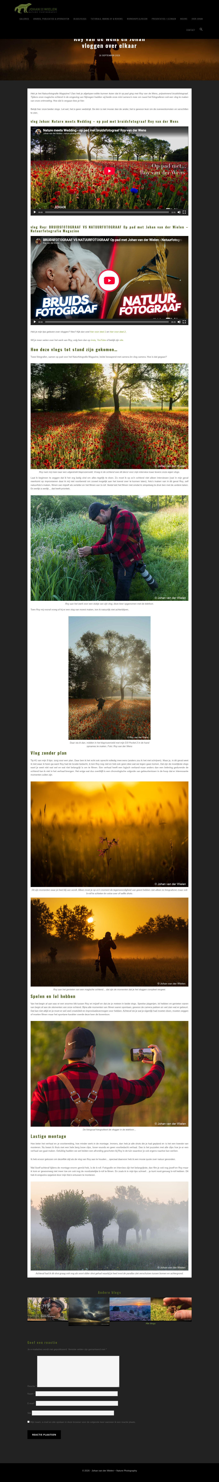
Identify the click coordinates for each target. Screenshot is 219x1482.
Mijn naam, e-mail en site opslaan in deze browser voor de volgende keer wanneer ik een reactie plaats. (83, 1422)
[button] (201, 29)
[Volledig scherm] (184, 212)
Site (29, 1413)
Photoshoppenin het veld (171, 1308)
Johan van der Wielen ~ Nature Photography (54, 8)
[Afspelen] (34, 212)
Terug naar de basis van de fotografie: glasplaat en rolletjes (48, 1310)
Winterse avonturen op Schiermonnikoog (89, 1310)
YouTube (101, 340)
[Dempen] (179, 212)
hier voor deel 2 (118, 331)
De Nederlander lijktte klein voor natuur (130, 1308)
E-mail (31, 1403)
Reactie (32, 1386)
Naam (31, 1393)
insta (93, 340)
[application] (109, 171)
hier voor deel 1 (98, 331)
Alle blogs (151, 1323)
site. (122, 340)
